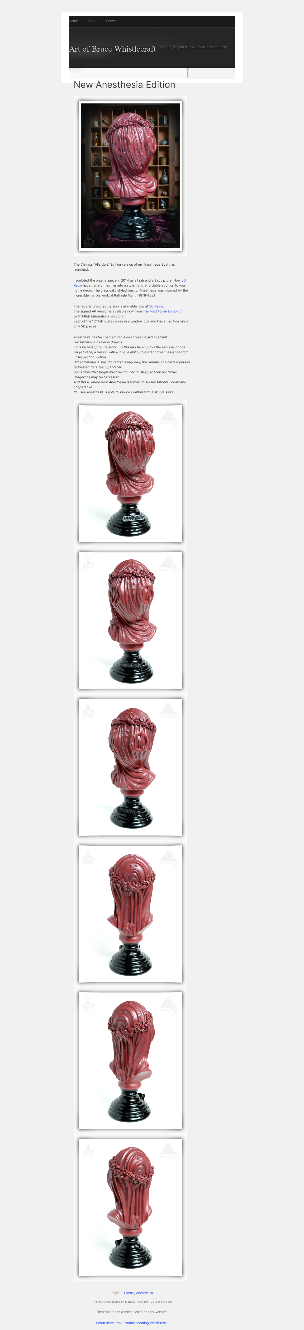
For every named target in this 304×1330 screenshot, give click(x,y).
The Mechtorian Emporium (163, 311)
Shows (111, 21)
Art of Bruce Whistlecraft (112, 48)
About (92, 21)
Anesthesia (144, 1293)
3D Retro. (156, 306)
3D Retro (127, 1293)
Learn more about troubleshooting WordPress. (131, 1323)
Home (73, 21)
